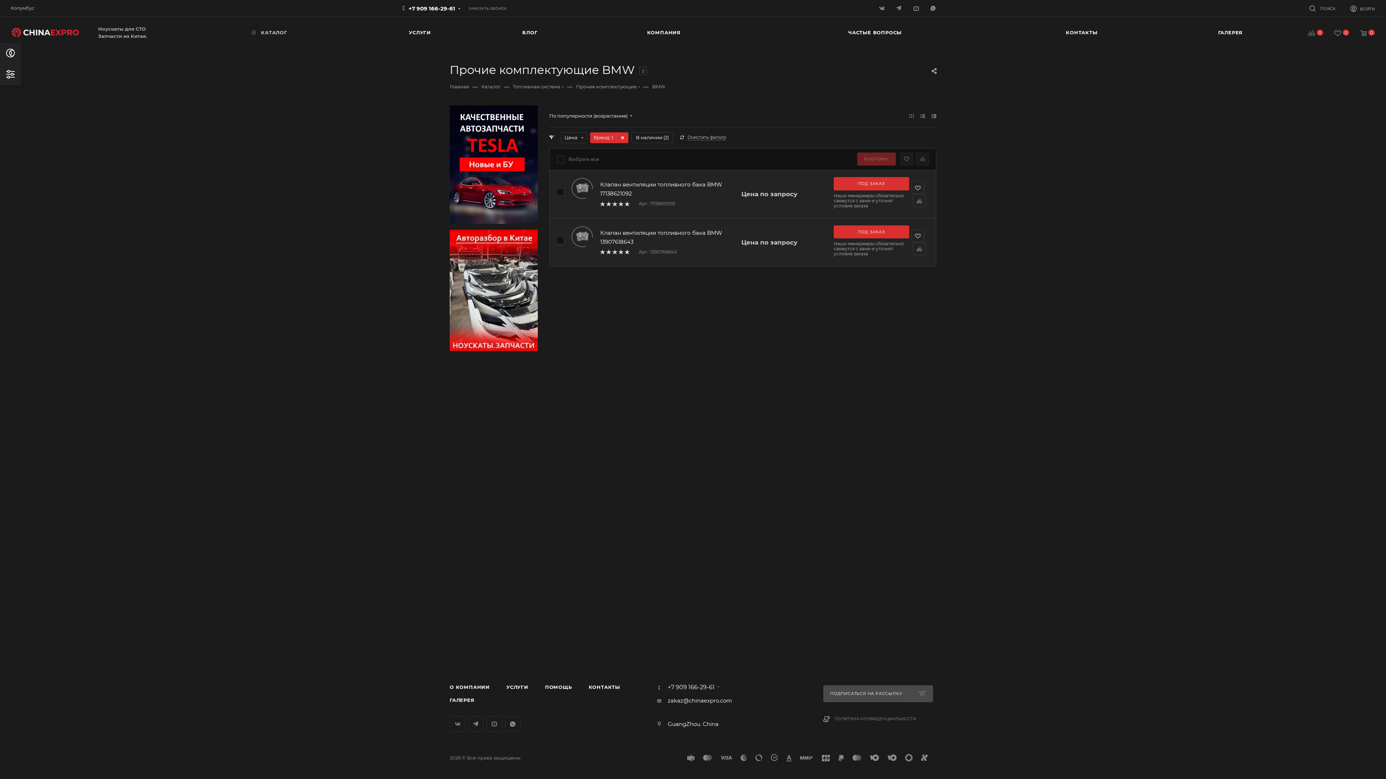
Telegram (476, 724)
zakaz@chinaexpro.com (700, 700)
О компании (470, 687)
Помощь (558, 687)
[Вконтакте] (882, 8)
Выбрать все (583, 159)
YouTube (494, 724)
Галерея (462, 700)
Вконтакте (457, 724)
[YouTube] (916, 8)
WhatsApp (933, 8)
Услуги (517, 687)
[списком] (923, 116)
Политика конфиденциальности (875, 719)
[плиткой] (911, 116)
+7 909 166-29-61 (432, 8)
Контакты (604, 687)
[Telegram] (899, 8)
